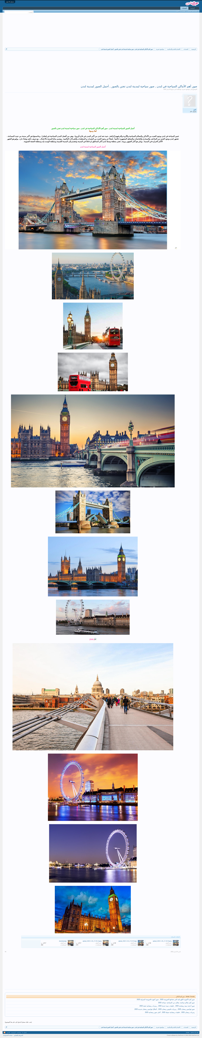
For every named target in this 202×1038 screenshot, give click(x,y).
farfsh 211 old (194, 1032)
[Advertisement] (101, 30)
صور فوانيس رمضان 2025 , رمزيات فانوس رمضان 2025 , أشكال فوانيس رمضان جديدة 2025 (164, 1009)
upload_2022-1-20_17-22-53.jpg (127, 941)
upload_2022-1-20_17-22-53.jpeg (162, 941)
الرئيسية (192, 8)
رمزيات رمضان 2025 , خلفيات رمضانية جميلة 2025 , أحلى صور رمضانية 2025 (170, 1012)
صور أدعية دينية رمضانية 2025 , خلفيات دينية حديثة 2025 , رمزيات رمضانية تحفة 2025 (167, 1006)
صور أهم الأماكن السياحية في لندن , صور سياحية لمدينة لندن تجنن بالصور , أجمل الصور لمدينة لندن (139, 86)
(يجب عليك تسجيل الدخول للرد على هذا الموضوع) (18, 1022)
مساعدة (19, 1032)
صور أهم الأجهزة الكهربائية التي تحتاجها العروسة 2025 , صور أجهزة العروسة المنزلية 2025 (166, 999)
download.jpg (62, 941)
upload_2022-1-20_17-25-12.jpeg (92, 941)
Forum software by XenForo (183, 1035)
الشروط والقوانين (18, 1035)
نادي (175, 89)
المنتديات (184, 8)
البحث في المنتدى (192, 11)
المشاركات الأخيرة (181, 11)
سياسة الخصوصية (8, 1035)
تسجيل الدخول (10, 1)
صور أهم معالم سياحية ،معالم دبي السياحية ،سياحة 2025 (176, 1003)
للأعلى (8, 1032)
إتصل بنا (24, 1032)
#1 (5, 951)
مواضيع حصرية (186, 89)
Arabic (187, 1032)
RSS (4, 1032)
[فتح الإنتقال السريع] (6, 49)
